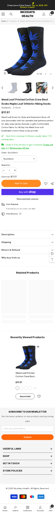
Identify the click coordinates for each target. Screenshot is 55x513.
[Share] (51, 183)
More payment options (27, 198)
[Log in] (43, 14)
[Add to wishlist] (45, 183)
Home (3, 21)
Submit (27, 437)
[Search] (11, 14)
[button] (45, 73)
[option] (27, 51)
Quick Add (25, 396)
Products (13, 21)
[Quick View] (38, 347)
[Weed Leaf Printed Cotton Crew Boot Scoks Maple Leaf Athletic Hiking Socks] (27, 357)
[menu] (3, 14)
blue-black (17, 388)
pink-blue (21, 388)
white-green (26, 388)
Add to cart (21, 183)
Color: (9, 152)
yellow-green (30, 388)
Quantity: (5, 165)
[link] (14, 316)
